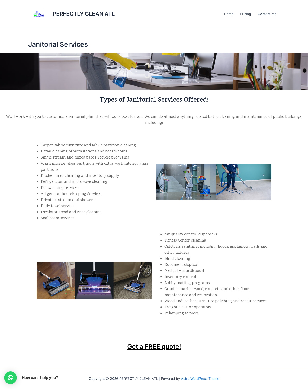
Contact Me (267, 14)
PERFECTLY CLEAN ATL (84, 13)
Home (228, 14)
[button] (10, 377)
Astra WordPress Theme (200, 378)
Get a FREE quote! (154, 346)
